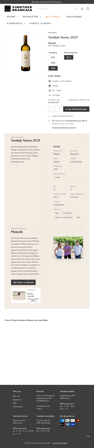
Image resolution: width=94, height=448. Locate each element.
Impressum (17, 400)
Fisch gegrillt (67, 213)
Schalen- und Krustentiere (64, 217)
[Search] (76, 8)
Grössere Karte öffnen (33, 300)
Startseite (52, 32)
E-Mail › (39, 409)
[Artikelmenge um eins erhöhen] (59, 109)
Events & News (40, 23)
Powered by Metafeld (60, 443)
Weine (12, 16)
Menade (52, 43)
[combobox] (57, 8)
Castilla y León (76, 162)
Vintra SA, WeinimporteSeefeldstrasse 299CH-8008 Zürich (45, 398)
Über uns (16, 396)
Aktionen (53, 16)
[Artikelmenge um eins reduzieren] (51, 109)
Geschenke (74, 16)
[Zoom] (25, 53)
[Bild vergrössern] (68, 248)
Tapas (78, 217)
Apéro (57, 213)
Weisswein (74, 154)
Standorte (15, 23)
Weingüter (31, 16)
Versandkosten (53, 102)
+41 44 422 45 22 (43, 406)
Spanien (57, 162)
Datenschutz (18, 407)
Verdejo (57, 177)
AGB (14, 403)
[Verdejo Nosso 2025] (10, 344)
